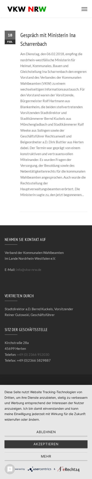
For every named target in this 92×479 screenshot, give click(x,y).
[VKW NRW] (27, 8)
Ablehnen (46, 432)
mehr (46, 456)
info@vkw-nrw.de (28, 270)
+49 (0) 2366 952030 (33, 354)
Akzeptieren (46, 444)
